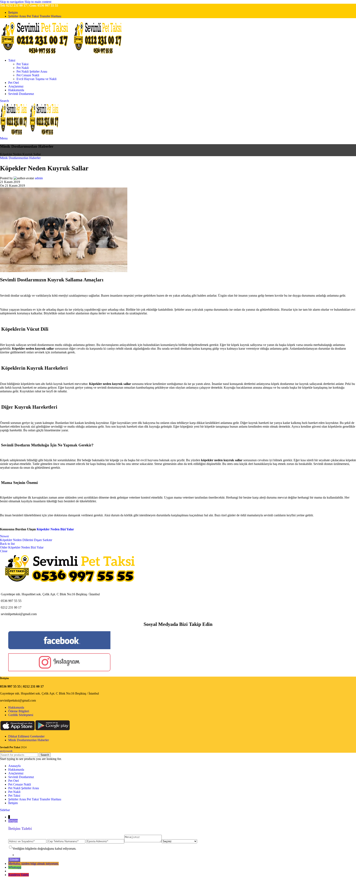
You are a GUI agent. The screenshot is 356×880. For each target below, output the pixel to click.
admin (39, 178)
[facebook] (59, 648)
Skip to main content (38, 2)
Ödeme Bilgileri (18, 711)
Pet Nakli (22, 68)
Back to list (7, 543)
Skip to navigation (12, 2)
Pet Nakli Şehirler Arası (31, 71)
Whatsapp (14, 867)
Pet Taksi (22, 64)
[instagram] (59, 670)
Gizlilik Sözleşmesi (20, 715)
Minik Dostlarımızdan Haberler (20, 158)
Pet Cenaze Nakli (27, 75)
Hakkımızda (16, 707)
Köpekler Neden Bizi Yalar (55, 529)
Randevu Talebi (18, 874)
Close (3, 551)
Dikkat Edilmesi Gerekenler (26, 736)
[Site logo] (36, 53)
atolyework (6, 751)
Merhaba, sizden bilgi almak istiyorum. (33, 863)
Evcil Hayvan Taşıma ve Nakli (36, 79)
